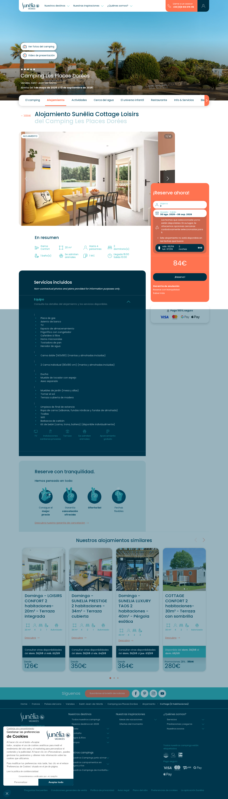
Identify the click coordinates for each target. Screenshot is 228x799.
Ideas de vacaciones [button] (130, 719)
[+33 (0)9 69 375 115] (169, 5)
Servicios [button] (172, 719)
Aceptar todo (56, 782)
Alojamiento (56, 100)
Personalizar (20, 782)
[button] (7, 793)
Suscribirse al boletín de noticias (107, 693)
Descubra (30, 637)
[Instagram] (153, 693)
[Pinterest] (144, 693)
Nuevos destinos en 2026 (85, 724)
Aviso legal (123, 790)
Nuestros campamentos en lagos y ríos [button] (87, 764)
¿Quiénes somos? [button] (118, 5)
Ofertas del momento (131, 724)
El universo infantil (132, 100)
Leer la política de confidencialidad (22, 771)
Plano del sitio (140, 790)
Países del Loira (52, 704)
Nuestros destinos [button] (55, 5)
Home (24, 704)
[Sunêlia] (30, 6)
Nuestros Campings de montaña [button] (89, 770)
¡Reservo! (180, 277)
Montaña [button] (76, 733)
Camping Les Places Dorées (122, 704)
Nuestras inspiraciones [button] (86, 5)
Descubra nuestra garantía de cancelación (60, 522)
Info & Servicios (184, 100)
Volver (27, 115)
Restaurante (159, 100)
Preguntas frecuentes (36, 790)
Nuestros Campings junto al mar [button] (89, 757)
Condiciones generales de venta (69, 790)
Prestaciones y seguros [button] (179, 724)
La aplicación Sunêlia (192, 790)
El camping (32, 100)
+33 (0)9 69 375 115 (183, 7)
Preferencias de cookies (164, 790)
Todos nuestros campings (86, 719)
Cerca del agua (104, 100)
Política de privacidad (102, 790)
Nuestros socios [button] (175, 728)
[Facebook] (136, 693)
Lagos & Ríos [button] (79, 737)
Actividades (79, 100)
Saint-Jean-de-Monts (91, 704)
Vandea (70, 704)
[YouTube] (162, 693)
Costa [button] (75, 728)
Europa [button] (75, 742)
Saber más (159, 293)
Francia (36, 704)
